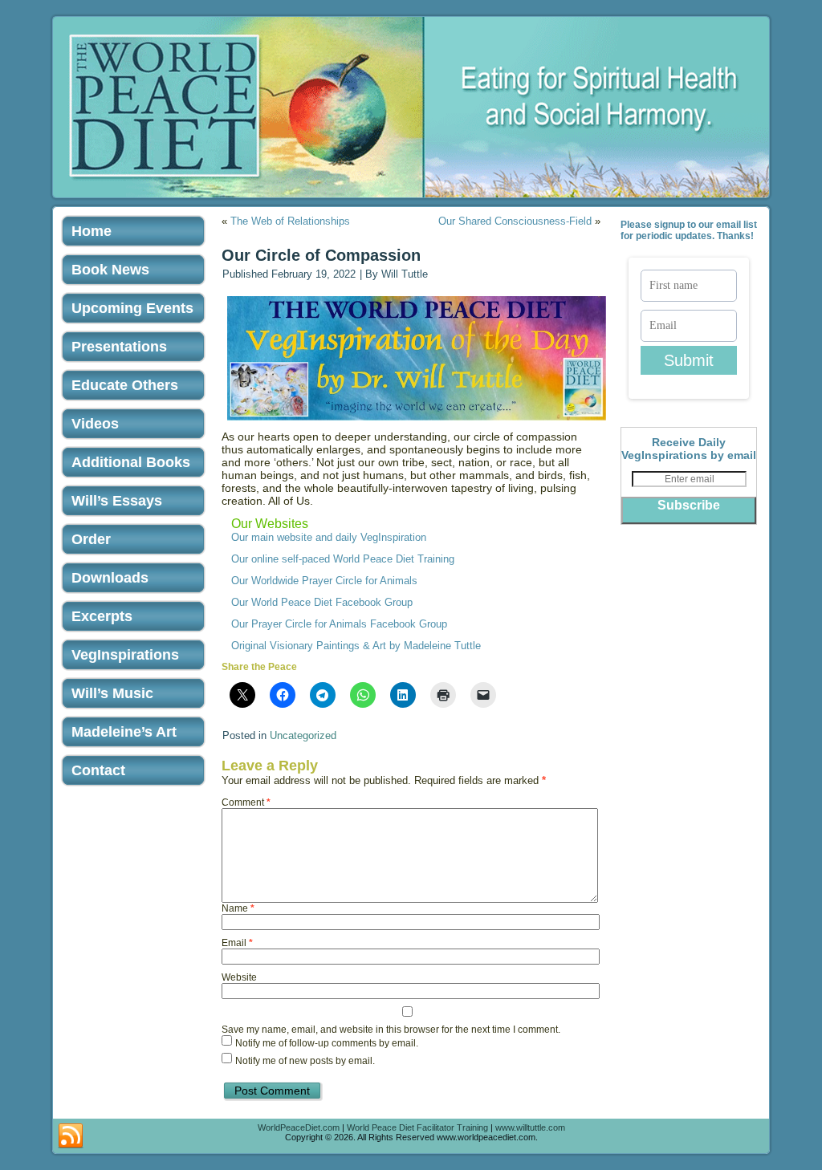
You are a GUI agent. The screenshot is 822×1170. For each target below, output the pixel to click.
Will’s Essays (116, 501)
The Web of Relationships (290, 221)
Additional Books (130, 462)
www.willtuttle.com (530, 1127)
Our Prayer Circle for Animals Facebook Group (339, 624)
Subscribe (688, 505)
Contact (98, 770)
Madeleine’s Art (124, 732)
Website (239, 977)
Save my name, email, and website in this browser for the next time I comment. (391, 1029)
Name (238, 908)
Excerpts (101, 616)
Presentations (119, 347)
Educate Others (124, 385)
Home (91, 231)
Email (237, 943)
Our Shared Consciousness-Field (515, 221)
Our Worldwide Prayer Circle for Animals (324, 581)
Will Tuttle (404, 274)
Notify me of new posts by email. (305, 1061)
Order (91, 539)
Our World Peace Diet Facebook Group (322, 602)
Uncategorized (303, 735)
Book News (110, 270)
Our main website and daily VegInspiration (328, 537)
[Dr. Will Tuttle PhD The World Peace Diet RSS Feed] (70, 1136)
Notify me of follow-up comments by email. (326, 1044)
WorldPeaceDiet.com (299, 1127)
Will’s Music (112, 693)
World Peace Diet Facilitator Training (417, 1127)
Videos (95, 424)
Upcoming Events (132, 308)
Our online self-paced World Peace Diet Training (342, 559)
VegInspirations (125, 655)
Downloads (110, 578)
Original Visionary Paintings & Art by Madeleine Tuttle (356, 646)
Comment (246, 802)
